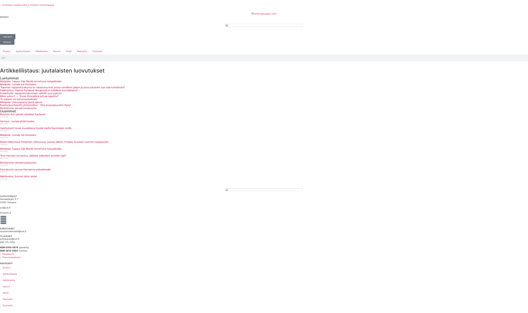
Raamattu (82, 51)
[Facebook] (3, 219)
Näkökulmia (41, 51)
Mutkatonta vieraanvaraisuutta (18, 108)
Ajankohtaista (23, 51)
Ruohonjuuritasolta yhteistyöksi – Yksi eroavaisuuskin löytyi (35, 105)
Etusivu (6, 51)
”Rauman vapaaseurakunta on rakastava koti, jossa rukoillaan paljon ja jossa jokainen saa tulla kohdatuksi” (62, 87)
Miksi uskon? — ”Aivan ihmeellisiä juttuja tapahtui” (29, 96)
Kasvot (56, 51)
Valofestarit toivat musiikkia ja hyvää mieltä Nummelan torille (36, 128)
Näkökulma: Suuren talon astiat (18, 176)
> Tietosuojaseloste (10, 257)
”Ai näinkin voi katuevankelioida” (19, 99)
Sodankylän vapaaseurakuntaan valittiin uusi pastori (30, 93)
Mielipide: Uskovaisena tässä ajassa (21, 102)
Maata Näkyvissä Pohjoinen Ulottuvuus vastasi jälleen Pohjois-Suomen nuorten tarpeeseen (54, 141)
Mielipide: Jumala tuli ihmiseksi (18, 84)
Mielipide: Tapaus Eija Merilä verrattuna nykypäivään (31, 81)
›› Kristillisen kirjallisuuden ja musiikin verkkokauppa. (27, 5)
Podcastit (97, 51)
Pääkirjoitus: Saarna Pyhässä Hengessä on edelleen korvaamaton (39, 90)
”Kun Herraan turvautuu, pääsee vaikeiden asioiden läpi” (33, 155)
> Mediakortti (7, 254)
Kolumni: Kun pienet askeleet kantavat (22, 114)
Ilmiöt (69, 51)
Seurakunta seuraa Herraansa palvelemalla (25, 169)
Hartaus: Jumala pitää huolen (17, 121)
